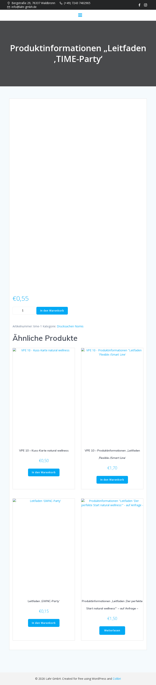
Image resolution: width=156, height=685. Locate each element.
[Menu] (80, 15)
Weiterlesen (112, 630)
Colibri (117, 679)
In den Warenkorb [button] (44, 472)
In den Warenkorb (52, 310)
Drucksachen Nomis (70, 326)
